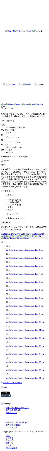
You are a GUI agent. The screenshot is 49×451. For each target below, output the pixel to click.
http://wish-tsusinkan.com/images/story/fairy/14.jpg (25, 354)
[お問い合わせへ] (7, 84)
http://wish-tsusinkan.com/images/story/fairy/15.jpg (25, 362)
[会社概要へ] (27, 31)
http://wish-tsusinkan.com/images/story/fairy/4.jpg (24, 274)
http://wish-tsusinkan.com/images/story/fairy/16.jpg (25, 370)
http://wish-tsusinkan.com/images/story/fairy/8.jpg (24, 306)
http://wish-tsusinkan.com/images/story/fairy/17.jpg (25, 378)
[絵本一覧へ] (5, 31)
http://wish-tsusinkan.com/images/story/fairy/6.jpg (24, 290)
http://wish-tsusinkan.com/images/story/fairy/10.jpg (25, 322)
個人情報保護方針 (13, 410)
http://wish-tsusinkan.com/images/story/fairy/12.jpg (25, 338)
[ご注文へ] (30, 84)
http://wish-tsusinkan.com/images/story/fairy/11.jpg (25, 330)
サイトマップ (11, 413)
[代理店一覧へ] (20, 84)
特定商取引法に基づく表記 (17, 408)
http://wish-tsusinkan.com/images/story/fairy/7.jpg (24, 298)
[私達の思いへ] (16, 31)
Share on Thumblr (6, 395)
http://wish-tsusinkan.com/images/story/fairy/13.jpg (25, 346)
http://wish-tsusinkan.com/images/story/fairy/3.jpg (24, 266)
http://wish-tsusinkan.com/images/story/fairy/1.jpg (24, 250)
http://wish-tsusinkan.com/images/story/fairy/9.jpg (24, 314)
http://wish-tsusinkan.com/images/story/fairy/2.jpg (24, 258)
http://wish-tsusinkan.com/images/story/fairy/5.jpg (24, 282)
